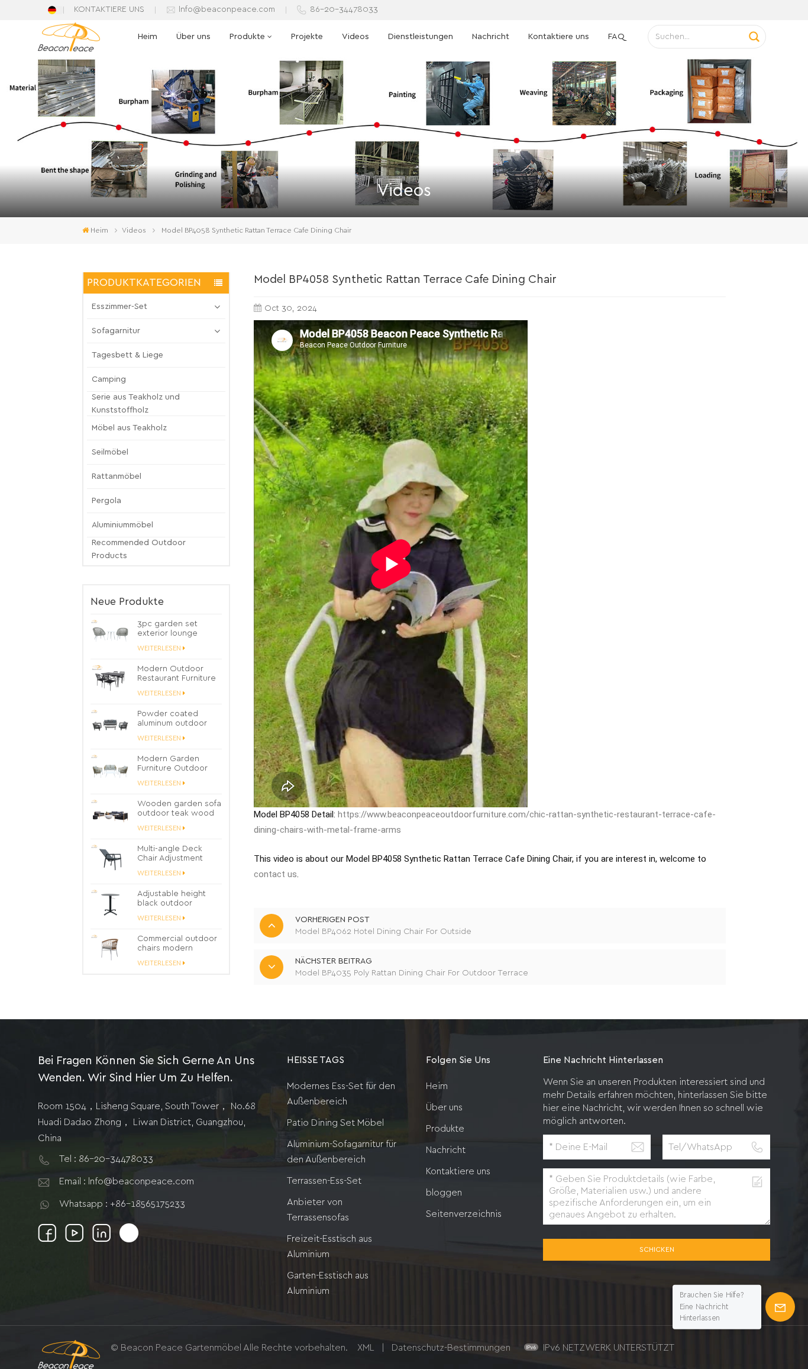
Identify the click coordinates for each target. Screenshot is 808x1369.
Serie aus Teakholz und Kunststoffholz (136, 403)
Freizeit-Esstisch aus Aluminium (329, 1246)
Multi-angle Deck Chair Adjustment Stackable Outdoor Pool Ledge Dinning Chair (175, 854)
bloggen (444, 1192)
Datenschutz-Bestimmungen (451, 1347)
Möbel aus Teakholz (129, 428)
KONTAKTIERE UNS (109, 9)
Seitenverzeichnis (464, 1214)
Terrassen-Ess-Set (324, 1181)
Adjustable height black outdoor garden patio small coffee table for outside (173, 899)
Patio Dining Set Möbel (335, 1123)
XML (365, 1347)
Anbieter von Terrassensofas (318, 1209)
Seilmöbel (110, 452)
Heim (147, 36)
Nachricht (490, 36)
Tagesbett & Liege (127, 355)
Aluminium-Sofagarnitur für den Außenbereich (341, 1151)
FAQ (616, 36)
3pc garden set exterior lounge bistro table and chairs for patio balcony (168, 629)
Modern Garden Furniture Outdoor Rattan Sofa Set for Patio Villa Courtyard (176, 764)
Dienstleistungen (420, 36)
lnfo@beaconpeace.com (227, 9)
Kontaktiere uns (558, 36)
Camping (109, 379)
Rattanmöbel (116, 476)
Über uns (193, 36)
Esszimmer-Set (119, 306)
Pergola (106, 501)
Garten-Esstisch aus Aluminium (328, 1283)
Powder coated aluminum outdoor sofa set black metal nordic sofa (176, 719)
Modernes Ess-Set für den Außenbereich (341, 1093)
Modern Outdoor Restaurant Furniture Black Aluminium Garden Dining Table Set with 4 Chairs (177, 674)
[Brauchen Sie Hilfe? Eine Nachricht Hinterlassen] (780, 1307)
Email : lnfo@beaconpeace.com (126, 1181)
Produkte (247, 36)
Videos (355, 36)
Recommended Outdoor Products (139, 549)
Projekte (307, 36)
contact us (275, 874)
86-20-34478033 (344, 9)
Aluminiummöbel (122, 525)
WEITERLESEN (159, 648)
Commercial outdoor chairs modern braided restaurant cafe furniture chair (177, 944)
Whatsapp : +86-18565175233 (122, 1204)
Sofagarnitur (116, 331)
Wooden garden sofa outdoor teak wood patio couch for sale (179, 809)
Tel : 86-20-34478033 (106, 1159)
